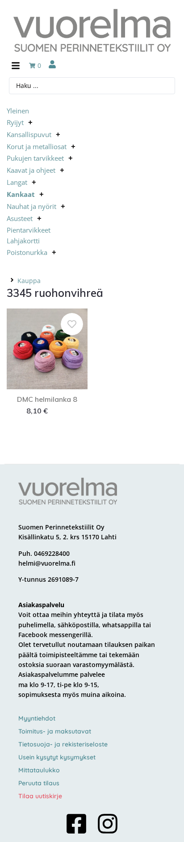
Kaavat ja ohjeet (31, 170)
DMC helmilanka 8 (47, 399)
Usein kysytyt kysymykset (57, 757)
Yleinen (18, 110)
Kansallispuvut (29, 134)
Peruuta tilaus (38, 783)
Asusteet (20, 218)
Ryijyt (15, 122)
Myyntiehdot (36, 718)
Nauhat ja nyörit (31, 206)
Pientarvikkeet (28, 229)
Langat (17, 182)
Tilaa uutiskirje (40, 796)
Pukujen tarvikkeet (35, 158)
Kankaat (21, 194)
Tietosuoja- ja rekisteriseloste (63, 744)
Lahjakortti (23, 240)
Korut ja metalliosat (37, 146)
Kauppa (29, 280)
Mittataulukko (39, 770)
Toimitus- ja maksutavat (54, 731)
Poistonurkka (27, 252)
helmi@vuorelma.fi (46, 563)
